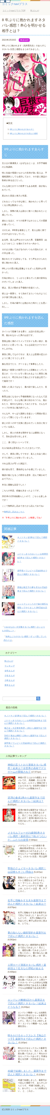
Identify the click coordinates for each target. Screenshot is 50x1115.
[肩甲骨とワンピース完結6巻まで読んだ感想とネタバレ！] (8, 580)
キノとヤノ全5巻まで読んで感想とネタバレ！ (25, 716)
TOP (15, 10)
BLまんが (24, 40)
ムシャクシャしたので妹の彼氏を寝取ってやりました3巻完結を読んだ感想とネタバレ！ (32, 608)
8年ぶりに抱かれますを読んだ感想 (24, 133)
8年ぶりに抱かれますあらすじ (22, 129)
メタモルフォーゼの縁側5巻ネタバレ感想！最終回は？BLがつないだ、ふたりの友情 (27, 836)
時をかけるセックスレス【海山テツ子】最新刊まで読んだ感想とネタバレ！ (27, 1039)
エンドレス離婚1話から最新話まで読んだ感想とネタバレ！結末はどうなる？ (27, 1003)
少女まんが (9, 675)
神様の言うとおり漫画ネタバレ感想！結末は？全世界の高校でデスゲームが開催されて (27, 768)
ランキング (9, 666)
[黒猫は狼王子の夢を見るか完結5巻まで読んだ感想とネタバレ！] (8, 596)
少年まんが (9, 680)
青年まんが (9, 685)
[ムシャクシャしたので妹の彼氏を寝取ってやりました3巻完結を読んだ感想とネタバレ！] (8, 613)
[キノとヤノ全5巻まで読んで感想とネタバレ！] (8, 547)
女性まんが (9, 671)
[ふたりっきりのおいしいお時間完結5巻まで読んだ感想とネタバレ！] (8, 563)
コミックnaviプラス (15, 4)
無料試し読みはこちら (14, 512)
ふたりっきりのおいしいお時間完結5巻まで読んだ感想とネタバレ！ (32, 558)
